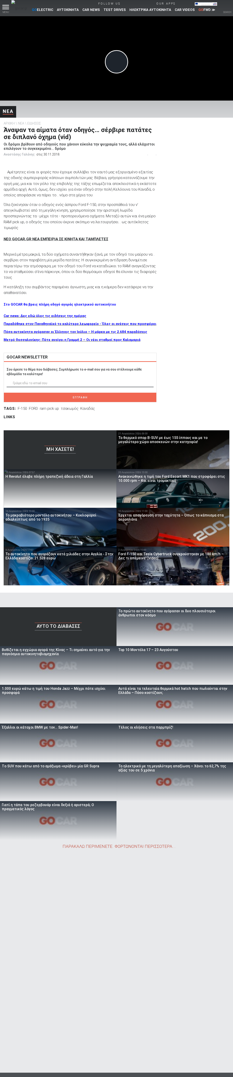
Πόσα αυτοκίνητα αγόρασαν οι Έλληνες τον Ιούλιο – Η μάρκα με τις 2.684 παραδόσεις (75, 332)
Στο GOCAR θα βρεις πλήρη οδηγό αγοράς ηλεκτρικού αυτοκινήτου (60, 304)
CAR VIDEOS (185, 10)
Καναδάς (87, 408)
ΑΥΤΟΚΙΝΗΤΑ (68, 10)
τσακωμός (70, 408)
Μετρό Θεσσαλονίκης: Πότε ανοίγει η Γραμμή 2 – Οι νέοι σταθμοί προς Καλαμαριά (72, 340)
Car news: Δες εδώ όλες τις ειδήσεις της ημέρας (45, 316)
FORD (33, 408)
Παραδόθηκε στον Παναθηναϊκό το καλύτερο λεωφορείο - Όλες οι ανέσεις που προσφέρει (80, 324)
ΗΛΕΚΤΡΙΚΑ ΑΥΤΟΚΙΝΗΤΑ (150, 10)
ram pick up (49, 408)
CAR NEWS (91, 10)
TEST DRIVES (115, 10)
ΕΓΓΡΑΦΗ (80, 397)
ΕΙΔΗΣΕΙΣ (34, 123)
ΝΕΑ (8, 111)
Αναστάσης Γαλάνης (19, 154)
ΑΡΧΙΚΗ (9, 123)
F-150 (22, 408)
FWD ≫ (206, 10)
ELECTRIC (42, 10)
